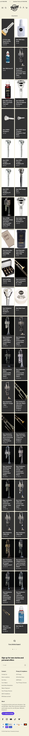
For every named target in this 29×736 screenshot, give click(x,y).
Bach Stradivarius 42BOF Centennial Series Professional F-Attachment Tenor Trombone (8, 437)
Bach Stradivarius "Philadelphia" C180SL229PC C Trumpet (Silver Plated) (7, 341)
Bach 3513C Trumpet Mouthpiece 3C (7, 162)
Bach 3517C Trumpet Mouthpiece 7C (6, 191)
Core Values (4, 682)
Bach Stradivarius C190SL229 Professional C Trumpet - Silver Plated (7, 504)
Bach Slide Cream (20, 308)
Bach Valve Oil (19, 626)
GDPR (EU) (18, 680)
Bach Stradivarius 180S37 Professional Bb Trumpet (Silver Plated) (20, 341)
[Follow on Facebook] (3, 719)
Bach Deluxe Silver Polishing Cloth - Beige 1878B (7, 252)
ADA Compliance (6, 693)
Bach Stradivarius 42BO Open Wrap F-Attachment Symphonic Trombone (21, 405)
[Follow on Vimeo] (19, 719)
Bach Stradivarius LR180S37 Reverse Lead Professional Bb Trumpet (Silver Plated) (20, 563)
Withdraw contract (6, 696)
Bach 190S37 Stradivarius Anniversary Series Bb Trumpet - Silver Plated (21, 72)
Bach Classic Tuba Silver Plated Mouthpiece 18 (20, 219)
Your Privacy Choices (7, 691)
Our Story (4, 680)
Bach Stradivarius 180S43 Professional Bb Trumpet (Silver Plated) (7, 373)
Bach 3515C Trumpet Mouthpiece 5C (20, 162)
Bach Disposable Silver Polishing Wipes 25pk (20, 252)
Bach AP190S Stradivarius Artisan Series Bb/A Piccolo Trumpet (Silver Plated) (8, 221)
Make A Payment (6, 688)
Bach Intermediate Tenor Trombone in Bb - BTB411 (21, 281)
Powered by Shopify (14, 731)
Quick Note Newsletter (7, 685)
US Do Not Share (20, 677)
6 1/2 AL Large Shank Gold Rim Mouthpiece (7, 41)
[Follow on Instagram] (7, 719)
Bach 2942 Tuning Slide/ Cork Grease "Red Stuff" (7, 102)
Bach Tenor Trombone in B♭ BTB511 (7, 627)
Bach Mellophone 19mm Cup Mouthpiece (7, 310)
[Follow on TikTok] (15, 719)
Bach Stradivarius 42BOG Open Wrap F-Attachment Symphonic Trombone (20, 437)
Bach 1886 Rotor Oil (8, 68)
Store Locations (6, 677)
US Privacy (18, 674)
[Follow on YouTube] (11, 719)
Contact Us (4, 674)
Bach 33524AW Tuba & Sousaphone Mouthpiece (21, 102)
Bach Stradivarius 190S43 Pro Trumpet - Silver (8, 403)
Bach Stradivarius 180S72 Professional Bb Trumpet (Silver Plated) (20, 373)
